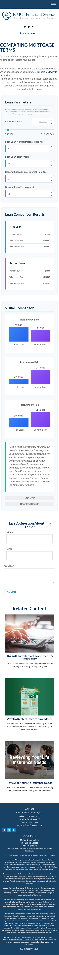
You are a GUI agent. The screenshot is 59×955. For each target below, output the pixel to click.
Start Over (29, 497)
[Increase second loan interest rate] (52, 177)
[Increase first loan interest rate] (52, 146)
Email (9, 548)
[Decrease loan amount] (52, 123)
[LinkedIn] (29, 26)
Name (9, 531)
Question (9, 565)
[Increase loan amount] (52, 119)
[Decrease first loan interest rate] (52, 150)
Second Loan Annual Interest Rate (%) (26, 172)
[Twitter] (25, 26)
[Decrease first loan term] (52, 165)
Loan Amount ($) (14, 121)
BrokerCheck (29, 851)
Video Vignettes (29, 845)
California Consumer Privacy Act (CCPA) (23, 939)
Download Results (29, 504)
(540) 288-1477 (31, 33)
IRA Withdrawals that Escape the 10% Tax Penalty (29, 657)
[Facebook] (33, 26)
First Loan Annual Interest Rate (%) (24, 141)
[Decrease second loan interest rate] (52, 180)
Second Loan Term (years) (19, 187)
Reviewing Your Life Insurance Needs (29, 782)
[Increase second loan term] (52, 192)
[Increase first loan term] (52, 162)
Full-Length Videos (29, 842)
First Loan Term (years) (17, 156)
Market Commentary (29, 839)
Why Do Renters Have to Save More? (29, 719)
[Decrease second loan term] (52, 195)
